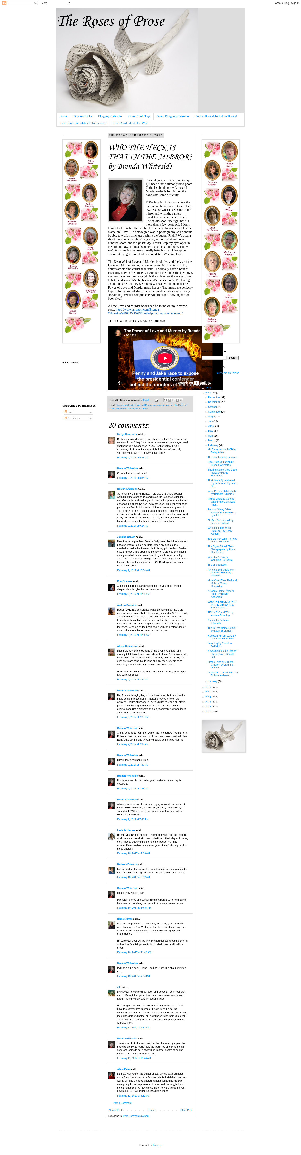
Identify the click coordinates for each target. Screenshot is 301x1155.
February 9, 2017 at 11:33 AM (133, 594)
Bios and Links (82, 116)
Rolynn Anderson (127, 489)
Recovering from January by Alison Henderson (222, 637)
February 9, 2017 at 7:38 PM (132, 788)
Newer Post (115, 1110)
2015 (208, 692)
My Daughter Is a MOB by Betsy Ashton (222, 451)
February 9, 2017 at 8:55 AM (132, 477)
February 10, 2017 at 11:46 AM (134, 952)
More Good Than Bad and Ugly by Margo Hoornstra (222, 583)
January (213, 681)
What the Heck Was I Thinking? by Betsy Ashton (220, 530)
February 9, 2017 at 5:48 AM (132, 457)
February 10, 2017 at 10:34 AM (134, 907)
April (211, 435)
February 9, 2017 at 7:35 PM (132, 717)
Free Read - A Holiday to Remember (83, 123)
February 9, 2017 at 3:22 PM (132, 679)
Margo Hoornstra (127, 434)
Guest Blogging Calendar (173, 116)
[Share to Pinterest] (181, 400)
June (211, 426)
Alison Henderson (127, 646)
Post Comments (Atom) (136, 1116)
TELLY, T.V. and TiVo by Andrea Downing (221, 614)
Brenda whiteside (127, 1038)
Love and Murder (143, 405)
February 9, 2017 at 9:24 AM (132, 525)
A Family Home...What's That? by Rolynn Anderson (221, 594)
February (213, 445)
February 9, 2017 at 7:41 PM (132, 819)
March (212, 440)
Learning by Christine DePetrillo (220, 645)
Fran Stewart (124, 581)
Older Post (186, 1110)
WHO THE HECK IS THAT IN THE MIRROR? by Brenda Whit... (222, 604)
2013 (208, 701)
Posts (70, 412)
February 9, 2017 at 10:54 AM (133, 570)
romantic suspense (162, 405)
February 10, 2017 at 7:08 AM (133, 853)
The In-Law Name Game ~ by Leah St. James (222, 629)
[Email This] (165, 400)
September (214, 411)
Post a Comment (122, 1103)
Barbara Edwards (127, 864)
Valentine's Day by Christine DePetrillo (220, 559)
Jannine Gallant (126, 536)
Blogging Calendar (110, 116)
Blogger (157, 1145)
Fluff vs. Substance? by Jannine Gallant (220, 522)
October (213, 407)
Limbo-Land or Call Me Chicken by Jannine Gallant (220, 664)
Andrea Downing (126, 605)
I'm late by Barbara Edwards (218, 621)
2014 (208, 697)
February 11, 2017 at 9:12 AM (133, 1027)
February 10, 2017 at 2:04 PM (133, 976)
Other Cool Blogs (139, 116)
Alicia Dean (123, 1069)
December (214, 397)
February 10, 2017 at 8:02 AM (133, 877)
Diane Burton (124, 918)
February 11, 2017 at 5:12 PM (133, 1095)
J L (119, 987)
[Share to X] (173, 400)
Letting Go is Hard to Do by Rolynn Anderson (223, 674)
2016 (208, 687)
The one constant (217, 564)
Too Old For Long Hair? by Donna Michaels (222, 540)
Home (63, 116)
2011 (208, 711)
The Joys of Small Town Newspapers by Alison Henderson (222, 549)
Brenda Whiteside (127, 468)
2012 (208, 706)
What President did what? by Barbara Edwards (222, 493)
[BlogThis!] (169, 400)
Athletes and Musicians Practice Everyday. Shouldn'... (221, 572)
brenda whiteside (125, 405)
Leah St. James (126, 830)
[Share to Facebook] (177, 400)
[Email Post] (156, 400)
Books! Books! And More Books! (216, 116)
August (212, 416)
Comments (73, 418)
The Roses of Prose (110, 22)
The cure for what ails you (222, 457)
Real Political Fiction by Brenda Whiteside (221, 463)
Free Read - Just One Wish (130, 123)
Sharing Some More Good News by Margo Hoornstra (222, 472)
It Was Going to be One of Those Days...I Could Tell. (222, 654)
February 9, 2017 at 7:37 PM (132, 744)
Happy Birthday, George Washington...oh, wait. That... (221, 501)
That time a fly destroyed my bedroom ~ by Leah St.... (222, 483)
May (211, 431)
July (210, 421)
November (214, 402)
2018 (208, 388)
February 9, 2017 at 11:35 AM (133, 635)
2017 (208, 393)
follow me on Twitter (228, 373)
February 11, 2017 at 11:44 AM (134, 1058)
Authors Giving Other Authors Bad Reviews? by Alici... (222, 512)
